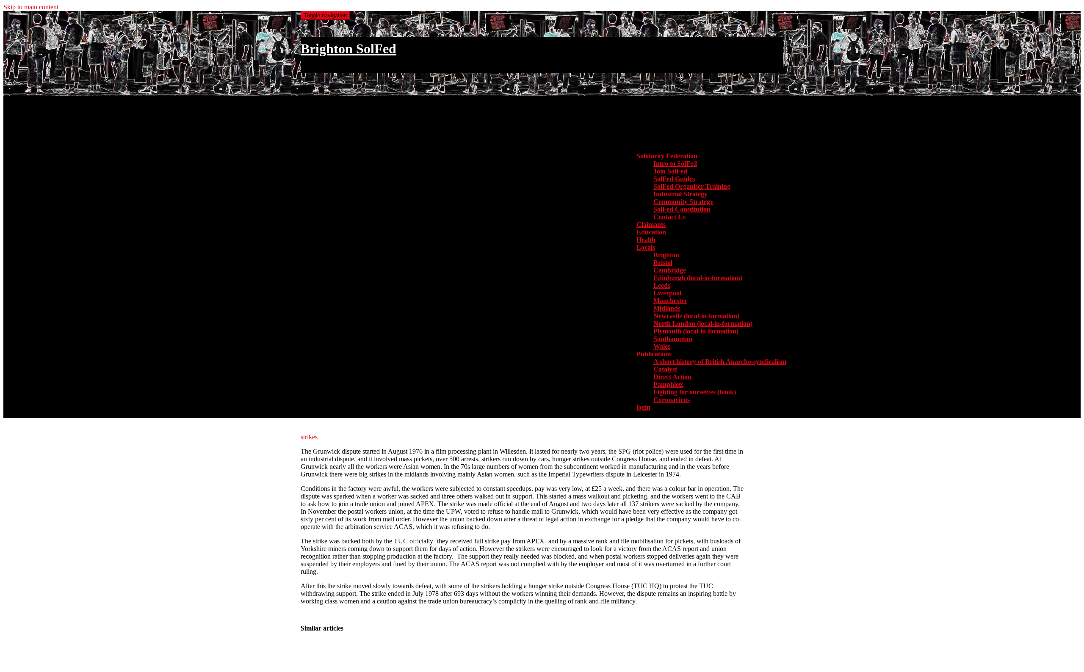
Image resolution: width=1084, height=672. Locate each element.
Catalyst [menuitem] (665, 369)
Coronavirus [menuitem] (671, 399)
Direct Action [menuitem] (672, 376)
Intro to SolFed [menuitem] (675, 163)
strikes (309, 437)
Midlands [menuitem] (666, 308)
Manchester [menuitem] (670, 300)
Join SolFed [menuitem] (670, 171)
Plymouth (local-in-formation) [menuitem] (695, 331)
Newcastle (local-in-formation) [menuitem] (696, 315)
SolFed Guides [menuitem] (674, 178)
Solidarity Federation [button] (666, 156)
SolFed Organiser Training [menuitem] (691, 186)
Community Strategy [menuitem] (683, 201)
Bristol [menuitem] (662, 262)
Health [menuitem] (645, 239)
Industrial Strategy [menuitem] (680, 194)
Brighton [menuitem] (666, 255)
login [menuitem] (643, 407)
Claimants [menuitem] (651, 224)
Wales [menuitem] (661, 346)
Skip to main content (30, 7)
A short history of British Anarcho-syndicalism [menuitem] (719, 361)
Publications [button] (654, 354)
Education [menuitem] (651, 232)
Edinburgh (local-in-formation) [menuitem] (697, 277)
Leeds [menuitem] (661, 285)
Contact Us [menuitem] (669, 216)
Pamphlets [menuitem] (668, 384)
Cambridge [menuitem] (669, 270)
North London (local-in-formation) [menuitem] (702, 323)
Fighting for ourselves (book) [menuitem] (694, 392)
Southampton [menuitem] (672, 338)
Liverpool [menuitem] (667, 293)
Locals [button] (645, 247)
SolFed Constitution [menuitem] (682, 209)
